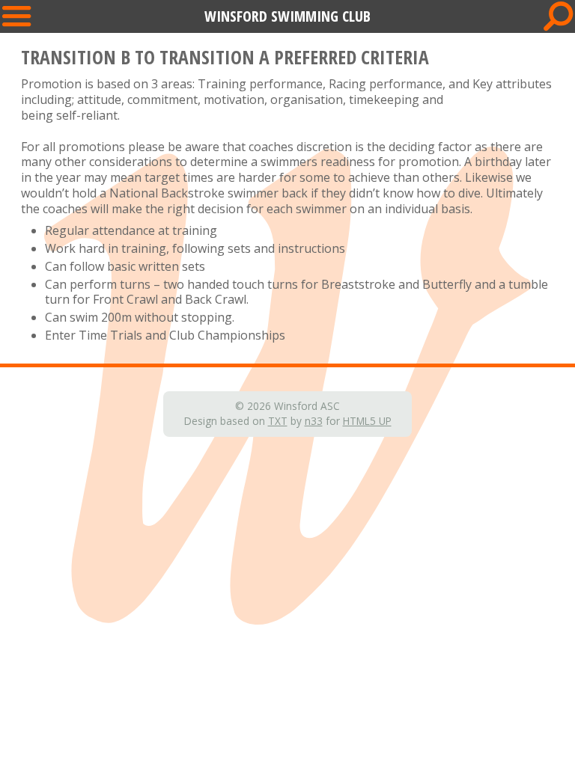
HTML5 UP (367, 421)
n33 (314, 421)
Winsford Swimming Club (287, 16)
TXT (278, 421)
